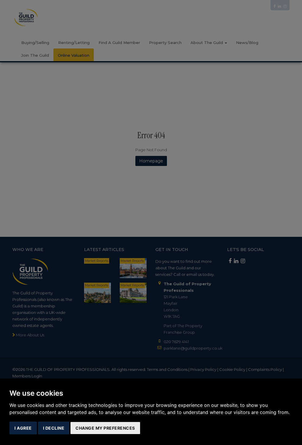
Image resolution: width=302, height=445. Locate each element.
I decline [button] (54, 428)
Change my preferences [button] (105, 428)
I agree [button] (23, 428)
